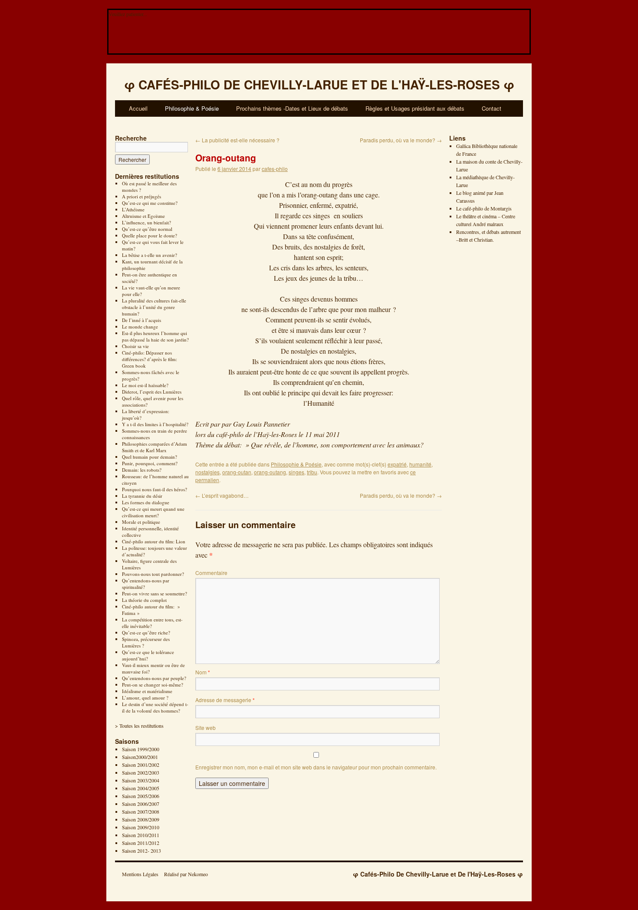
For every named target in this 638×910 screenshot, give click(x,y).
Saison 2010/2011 (140, 834)
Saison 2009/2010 (140, 827)
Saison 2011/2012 (140, 842)
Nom (202, 672)
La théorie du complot (144, 600)
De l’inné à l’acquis (141, 320)
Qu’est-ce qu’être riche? (146, 632)
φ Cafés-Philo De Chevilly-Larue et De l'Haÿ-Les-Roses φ (438, 874)
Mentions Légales (140, 874)
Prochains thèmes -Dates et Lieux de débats (292, 108)
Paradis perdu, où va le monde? (401, 140)
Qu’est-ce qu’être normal (147, 229)
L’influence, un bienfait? (146, 222)
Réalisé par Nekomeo (186, 874)
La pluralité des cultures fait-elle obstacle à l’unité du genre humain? (154, 307)
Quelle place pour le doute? (149, 235)
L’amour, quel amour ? (145, 697)
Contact (491, 108)
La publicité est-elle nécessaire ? (237, 140)
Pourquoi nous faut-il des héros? (154, 489)
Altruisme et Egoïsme (143, 216)
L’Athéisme (133, 209)
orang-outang (270, 472)
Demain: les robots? (141, 469)
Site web (205, 727)
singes (296, 472)
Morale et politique (141, 522)
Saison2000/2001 (140, 756)
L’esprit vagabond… (222, 495)
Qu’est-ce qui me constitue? (150, 203)
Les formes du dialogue (145, 502)
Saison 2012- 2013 (141, 850)
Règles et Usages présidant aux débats (414, 108)
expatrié (397, 464)
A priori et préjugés (141, 196)
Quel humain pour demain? (149, 456)
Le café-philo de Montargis (484, 208)
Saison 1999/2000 (140, 749)
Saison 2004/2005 (140, 788)
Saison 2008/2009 (140, 819)
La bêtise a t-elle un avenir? (149, 255)
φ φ (319, 84)
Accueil (138, 108)
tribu (312, 472)
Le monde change (140, 326)
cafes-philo (275, 168)
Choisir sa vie (135, 346)
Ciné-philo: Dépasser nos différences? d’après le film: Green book (149, 359)
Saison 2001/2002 (140, 764)
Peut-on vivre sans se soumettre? (154, 593)
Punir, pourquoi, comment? (150, 463)
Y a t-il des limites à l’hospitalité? (155, 424)
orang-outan (236, 472)
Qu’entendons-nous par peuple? (154, 678)
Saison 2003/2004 (140, 780)
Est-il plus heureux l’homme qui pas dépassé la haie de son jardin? (155, 336)
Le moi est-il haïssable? (145, 385)
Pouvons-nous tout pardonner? (153, 574)
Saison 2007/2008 (140, 811)
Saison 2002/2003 (140, 772)
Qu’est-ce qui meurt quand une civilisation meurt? (153, 512)
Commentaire (211, 572)
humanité (420, 464)
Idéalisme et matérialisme (147, 691)
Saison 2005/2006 (140, 795)
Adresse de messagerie (225, 699)
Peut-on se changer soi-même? (152, 684)
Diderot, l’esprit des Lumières (151, 391)
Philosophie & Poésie (192, 108)
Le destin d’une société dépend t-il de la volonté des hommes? (155, 707)
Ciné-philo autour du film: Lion (153, 541)
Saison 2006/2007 (140, 803)
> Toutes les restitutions (139, 725)
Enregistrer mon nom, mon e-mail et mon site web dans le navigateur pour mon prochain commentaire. (316, 767)
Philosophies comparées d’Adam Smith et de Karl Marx (154, 446)
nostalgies (207, 472)
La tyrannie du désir (142, 496)
